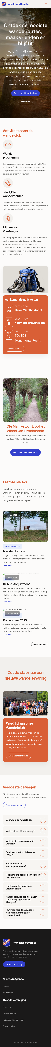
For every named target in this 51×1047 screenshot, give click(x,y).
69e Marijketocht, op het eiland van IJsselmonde (25, 400)
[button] (25, 820)
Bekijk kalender (14, 348)
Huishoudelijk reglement (13, 1020)
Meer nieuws (39, 644)
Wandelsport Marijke (18, 4)
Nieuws (6, 986)
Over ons (25, 101)
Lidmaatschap (9, 1013)
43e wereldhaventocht (30, 323)
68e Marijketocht (25, 526)
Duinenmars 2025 (25, 610)
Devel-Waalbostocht (28, 310)
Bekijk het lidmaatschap (25, 93)
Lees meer (7, 565)
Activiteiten (8, 992)
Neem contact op (14, 805)
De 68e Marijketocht (25, 574)
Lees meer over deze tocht (25, 452)
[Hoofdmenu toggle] (46, 4)
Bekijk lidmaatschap (18, 755)
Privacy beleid (9, 1026)
